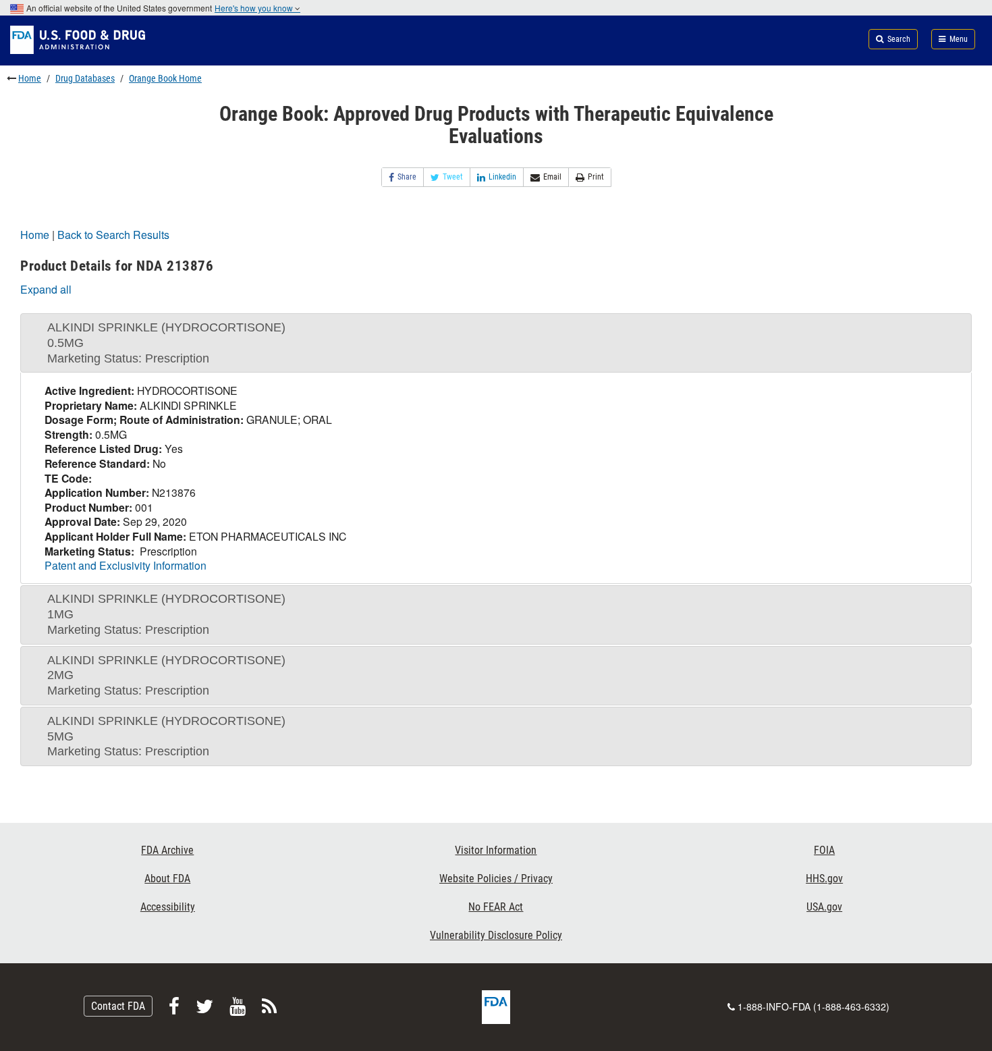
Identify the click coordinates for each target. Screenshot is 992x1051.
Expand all (46, 289)
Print (596, 177)
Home (29, 78)
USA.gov (824, 906)
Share (406, 177)
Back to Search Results (113, 234)
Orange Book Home (165, 78)
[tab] (496, 343)
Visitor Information (495, 850)
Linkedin (502, 177)
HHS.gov (824, 878)
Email (552, 177)
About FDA (167, 878)
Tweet (453, 177)
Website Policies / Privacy (496, 878)
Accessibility (167, 906)
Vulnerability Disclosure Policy (496, 935)
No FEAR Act (495, 906)
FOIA (824, 850)
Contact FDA (118, 1006)
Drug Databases (85, 78)
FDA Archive (167, 850)
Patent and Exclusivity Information (125, 565)
